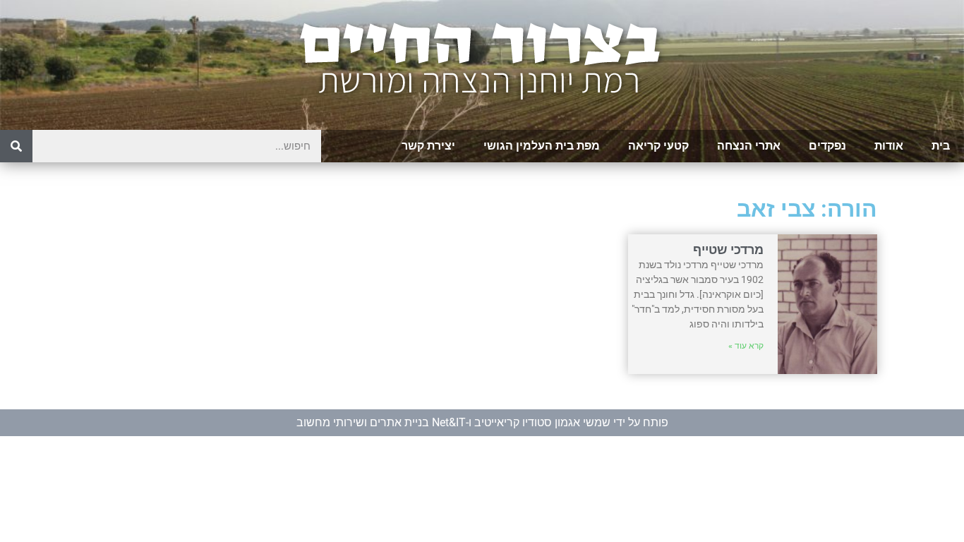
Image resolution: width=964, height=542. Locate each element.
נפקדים (827, 145)
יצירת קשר (428, 145)
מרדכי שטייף (728, 249)
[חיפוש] (16, 146)
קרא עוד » (746, 346)
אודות (888, 145)
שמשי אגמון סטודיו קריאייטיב (542, 422)
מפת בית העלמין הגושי (541, 145)
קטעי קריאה (658, 145)
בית (941, 145)
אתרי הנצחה (749, 145)
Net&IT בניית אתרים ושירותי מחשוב (381, 422)
